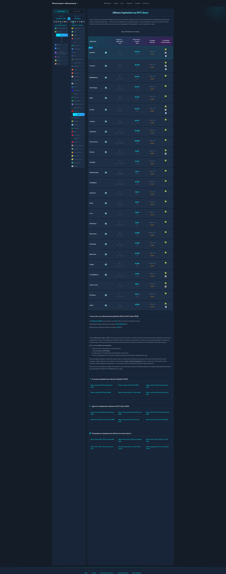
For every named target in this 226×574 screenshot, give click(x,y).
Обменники (107, 3)
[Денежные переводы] (65, 21)
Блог (122, 3)
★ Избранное (76, 11)
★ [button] (83, 114)
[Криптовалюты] (54, 21)
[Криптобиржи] (59, 21)
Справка (137, 3)
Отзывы (116, 3)
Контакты (146, 3)
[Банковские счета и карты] (63, 21)
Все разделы (61, 11)
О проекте (129, 3)
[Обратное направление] (69, 18)
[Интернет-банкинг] (56, 21)
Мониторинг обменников (64, 3)
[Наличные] (67, 21)
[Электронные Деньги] (61, 21)
